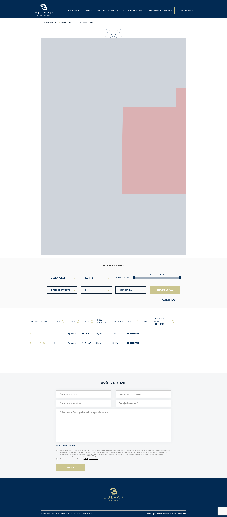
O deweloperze (154, 10)
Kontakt (168, 10)
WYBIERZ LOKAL (86, 22)
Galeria (120, 10)
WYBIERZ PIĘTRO (68, 22)
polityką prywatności (90, 459)
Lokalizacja (73, 10)
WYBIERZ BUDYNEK (48, 22)
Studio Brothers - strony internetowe (171, 513)
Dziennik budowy (135, 10)
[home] (44, 10)
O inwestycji (88, 10)
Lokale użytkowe (105, 10)
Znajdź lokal (187, 10)
